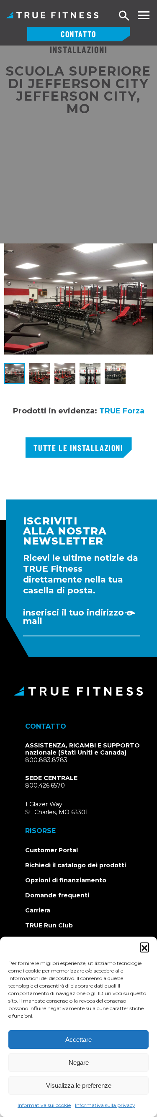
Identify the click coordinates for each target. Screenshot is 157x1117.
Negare (79, 1062)
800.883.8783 (46, 760)
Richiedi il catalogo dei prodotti (75, 865)
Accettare (78, 1039)
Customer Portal (51, 850)
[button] (144, 947)
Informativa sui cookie (44, 1105)
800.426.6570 (45, 785)
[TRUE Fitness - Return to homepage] (78, 691)
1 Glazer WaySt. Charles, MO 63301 (66, 808)
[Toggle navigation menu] (143, 15)
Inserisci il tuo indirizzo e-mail (79, 616)
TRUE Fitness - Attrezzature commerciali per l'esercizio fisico (52, 15)
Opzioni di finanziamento (65, 880)
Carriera (37, 910)
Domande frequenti (57, 895)
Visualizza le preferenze (78, 1085)
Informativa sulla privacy (105, 1105)
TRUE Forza (121, 410)
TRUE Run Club (49, 925)
